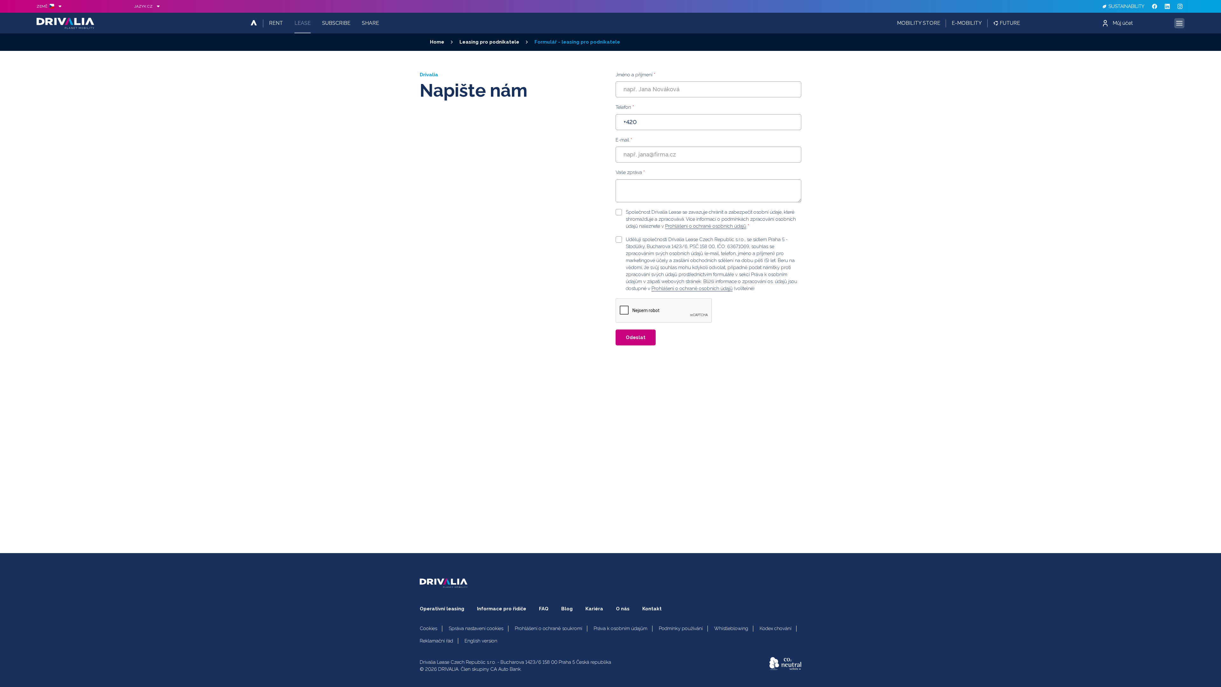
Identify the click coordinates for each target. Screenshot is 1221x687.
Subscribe (336, 23)
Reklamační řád (436, 641)
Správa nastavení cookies (476, 628)
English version (481, 641)
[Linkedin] (1167, 6)
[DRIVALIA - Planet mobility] (65, 23)
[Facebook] (1154, 6)
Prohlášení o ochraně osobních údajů (705, 226)
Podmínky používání (681, 628)
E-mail (624, 140)
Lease (302, 23)
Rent (276, 23)
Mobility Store (918, 23)
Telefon (625, 107)
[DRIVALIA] (254, 23)
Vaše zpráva (630, 172)
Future (1010, 23)
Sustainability (1126, 6)
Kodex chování (775, 628)
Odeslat (635, 337)
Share (370, 23)
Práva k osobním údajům (620, 628)
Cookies (428, 628)
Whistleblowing (731, 628)
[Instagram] (1180, 6)
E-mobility (967, 23)
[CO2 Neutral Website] (785, 663)
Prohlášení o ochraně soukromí (548, 628)
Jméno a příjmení (635, 75)
